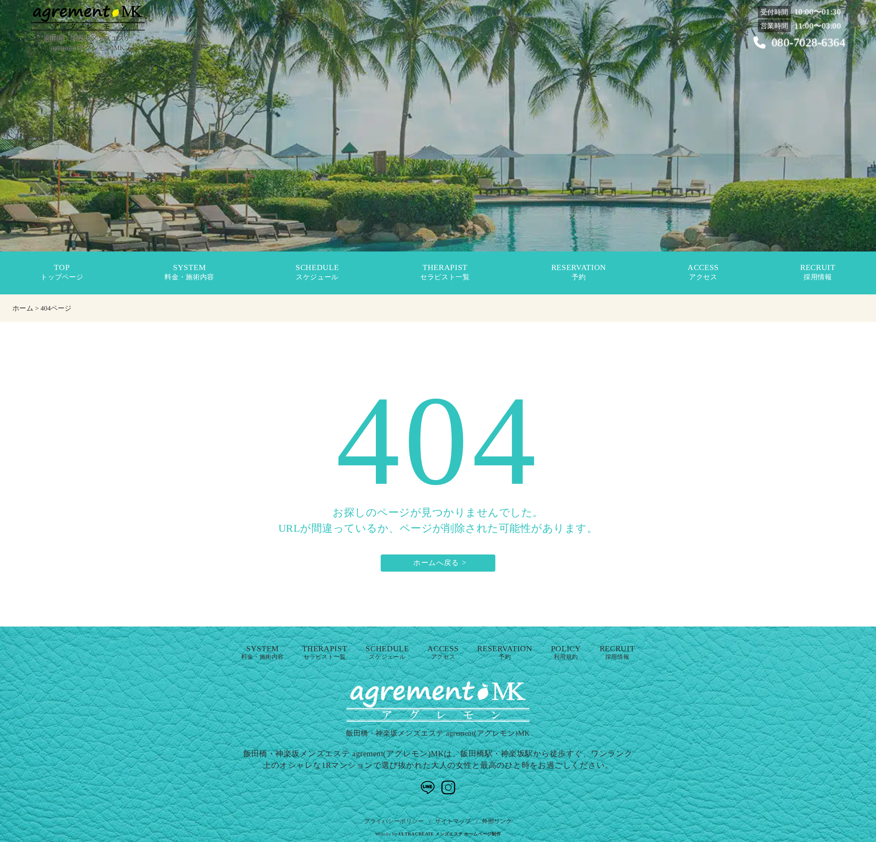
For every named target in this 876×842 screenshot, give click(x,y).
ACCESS (703, 272)
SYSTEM (189, 272)
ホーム (23, 308)
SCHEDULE (317, 272)
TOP (62, 272)
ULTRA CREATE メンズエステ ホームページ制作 (450, 834)
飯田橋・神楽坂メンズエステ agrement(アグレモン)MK (438, 733)
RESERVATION (578, 272)
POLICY (566, 652)
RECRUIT (817, 272)
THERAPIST (445, 272)
